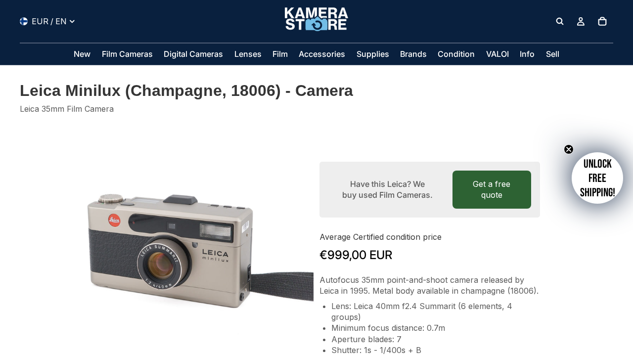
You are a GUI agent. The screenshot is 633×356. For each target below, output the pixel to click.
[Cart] (602, 21)
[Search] (560, 21)
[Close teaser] (569, 149)
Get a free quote (491, 189)
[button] (597, 178)
